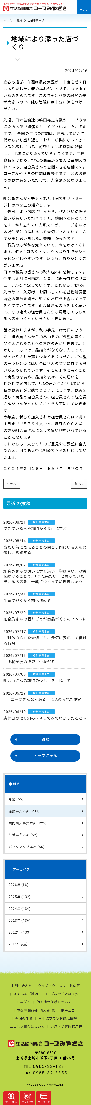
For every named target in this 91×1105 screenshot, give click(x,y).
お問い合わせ (21, 986)
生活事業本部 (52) (23, 835)
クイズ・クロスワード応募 (59, 986)
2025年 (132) (20, 897)
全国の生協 (24, 1018)
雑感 (20, 20)
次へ (13, 484)
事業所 (25, 1002)
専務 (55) (16, 799)
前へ (77, 484)
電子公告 (68, 1010)
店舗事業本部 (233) (24, 811)
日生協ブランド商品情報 (57, 1018)
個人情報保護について (54, 1002)
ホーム (8, 20)
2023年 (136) (20, 920)
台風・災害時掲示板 (66, 1027)
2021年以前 (18, 944)
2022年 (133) (20, 932)
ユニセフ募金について (27, 1027)
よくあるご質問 (26, 994)
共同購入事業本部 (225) (28, 823)
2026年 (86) (18, 885)
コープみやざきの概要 (61, 994)
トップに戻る (45, 756)
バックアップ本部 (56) (27, 847)
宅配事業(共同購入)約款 (36, 1010)
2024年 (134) (20, 909)
